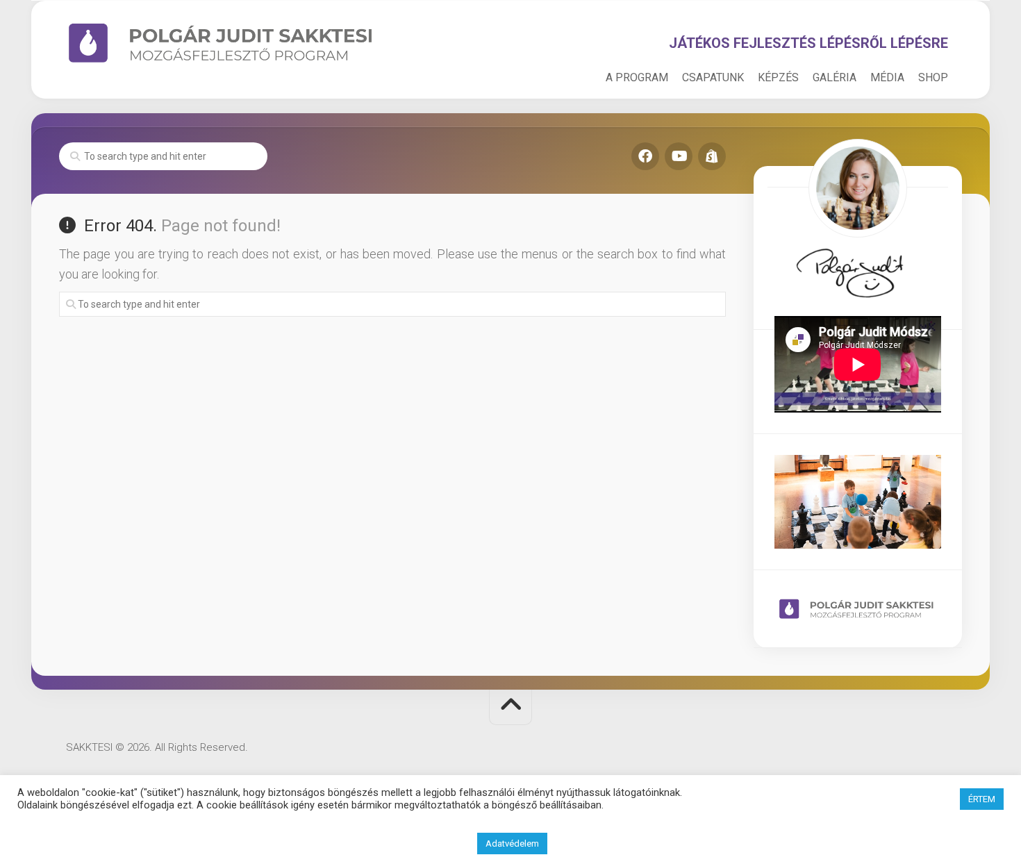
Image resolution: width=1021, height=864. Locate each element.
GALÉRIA (834, 77)
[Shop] (712, 156)
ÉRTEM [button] (981, 799)
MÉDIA (887, 77)
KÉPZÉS (778, 77)
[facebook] (645, 156)
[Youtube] (678, 156)
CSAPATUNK (713, 77)
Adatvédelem (512, 843)
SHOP (933, 77)
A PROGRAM (637, 77)
